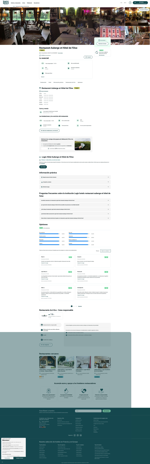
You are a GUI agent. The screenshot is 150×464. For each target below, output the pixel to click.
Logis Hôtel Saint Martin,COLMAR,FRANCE (102, 453)
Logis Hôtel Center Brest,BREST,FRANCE (102, 450)
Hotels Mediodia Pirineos (62, 452)
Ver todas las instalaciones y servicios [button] (49, 130)
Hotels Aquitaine (61, 450)
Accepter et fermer (19, 458)
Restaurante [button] (43, 82)
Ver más (42, 76)
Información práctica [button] (58, 82)
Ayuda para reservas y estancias (63, 421)
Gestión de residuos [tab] (47, 339)
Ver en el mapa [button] (60, 52)
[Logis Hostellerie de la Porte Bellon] (102, 362)
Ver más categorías (45, 344)
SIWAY (87, 462)
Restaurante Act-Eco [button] (70, 82)
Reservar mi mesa (102, 43)
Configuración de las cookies (99, 423)
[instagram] (78, 435)
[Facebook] (75, 435)
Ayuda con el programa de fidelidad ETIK (64, 423)
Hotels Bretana (60, 454)
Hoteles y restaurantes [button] (15, 3)
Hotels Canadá (42, 450)
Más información (101, 55)
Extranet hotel (78, 421)
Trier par (97, 250)
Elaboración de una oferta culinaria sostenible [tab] (51, 330)
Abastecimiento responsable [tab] (50, 325)
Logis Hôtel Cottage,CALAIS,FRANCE (101, 455)
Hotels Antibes (78, 450)
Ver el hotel (43, 167)
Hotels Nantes (78, 447)
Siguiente (78, 306)
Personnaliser (7, 458)
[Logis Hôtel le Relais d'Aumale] (66, 362)
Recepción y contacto (47, 182)
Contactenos (59, 425)
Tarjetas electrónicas (79, 425)
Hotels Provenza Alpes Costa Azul (64, 448)
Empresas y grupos (78, 427)
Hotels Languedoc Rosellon (63, 455)
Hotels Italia (41, 448)
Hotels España (42, 452)
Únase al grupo (78, 423)
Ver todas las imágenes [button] (144, 9)
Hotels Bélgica (41, 454)
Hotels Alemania (42, 455)
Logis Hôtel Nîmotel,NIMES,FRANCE (101, 451)
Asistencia (95, 427)
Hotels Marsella (79, 448)
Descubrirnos (36, 3)
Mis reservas (59, 420)
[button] (2, 462)
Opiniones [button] (80, 82)
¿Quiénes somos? (78, 420)
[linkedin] (81, 435)
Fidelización (29, 3)
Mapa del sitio (96, 429)
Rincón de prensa (78, 430)
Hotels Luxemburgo (42, 457)
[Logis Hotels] (6, 2)
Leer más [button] (43, 163)
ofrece (23, 3)
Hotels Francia (42, 447)
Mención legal (96, 420)
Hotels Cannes (78, 454)
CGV (94, 425)
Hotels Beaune (78, 452)
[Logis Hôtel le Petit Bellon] (84, 362)
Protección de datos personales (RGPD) (101, 421)
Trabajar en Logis (78, 429)
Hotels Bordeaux (79, 455)
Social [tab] (44, 335)
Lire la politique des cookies (6, 454)
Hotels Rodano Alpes (61, 447)
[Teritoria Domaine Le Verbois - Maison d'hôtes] (47, 362)
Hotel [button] (50, 82)
